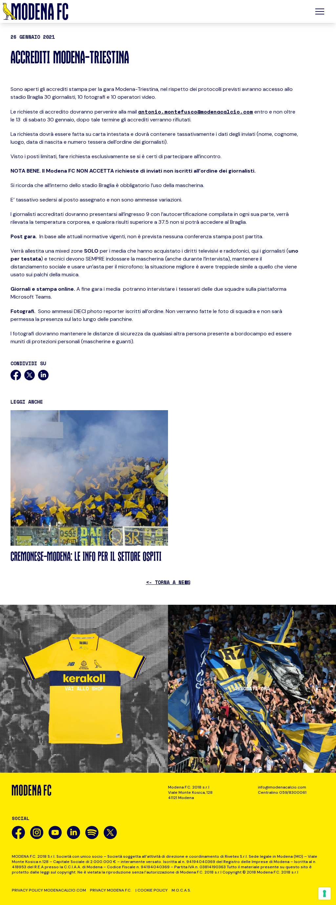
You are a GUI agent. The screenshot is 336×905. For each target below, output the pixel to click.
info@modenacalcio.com (282, 787)
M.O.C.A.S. (181, 890)
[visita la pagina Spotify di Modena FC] (91, 832)
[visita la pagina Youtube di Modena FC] (55, 832)
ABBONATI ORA (252, 688)
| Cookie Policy (152, 890)
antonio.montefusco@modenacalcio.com (195, 112)
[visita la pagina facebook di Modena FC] (18, 832)
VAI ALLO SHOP (84, 688)
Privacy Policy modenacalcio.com (49, 890)
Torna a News (168, 582)
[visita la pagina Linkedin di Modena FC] (73, 832)
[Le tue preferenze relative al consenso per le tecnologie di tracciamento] (324, 893)
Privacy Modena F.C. (111, 890)
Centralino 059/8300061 (282, 792)
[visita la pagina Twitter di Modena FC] (110, 832)
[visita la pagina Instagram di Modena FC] (36, 832)
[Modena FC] (35, 11)
